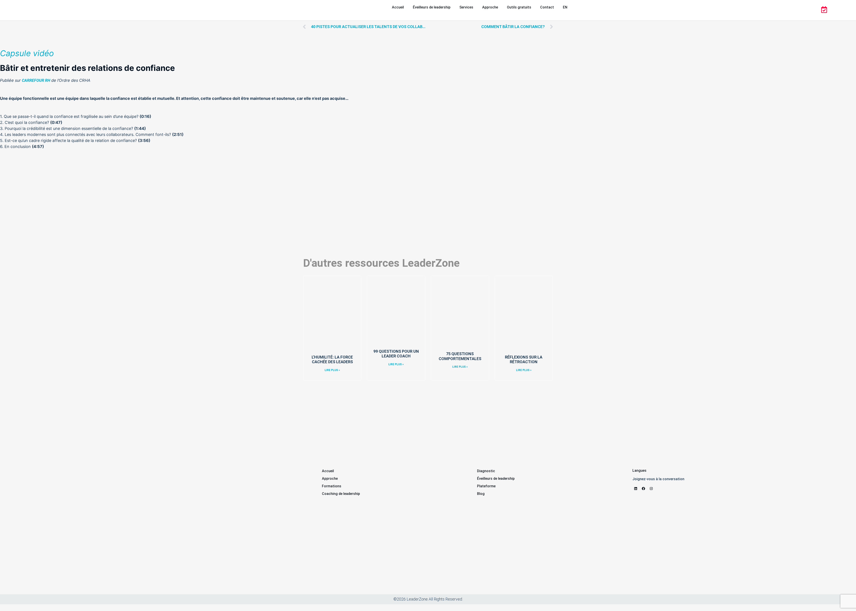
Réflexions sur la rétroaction (523, 359)
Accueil (398, 7)
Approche (490, 7)
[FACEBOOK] (643, 488)
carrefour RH (36, 80)
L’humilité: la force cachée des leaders (332, 359)
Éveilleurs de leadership (432, 7)
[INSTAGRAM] (651, 488)
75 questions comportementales (460, 356)
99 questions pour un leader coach (396, 354)
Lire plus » (332, 370)
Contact (547, 7)
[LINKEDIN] (635, 488)
